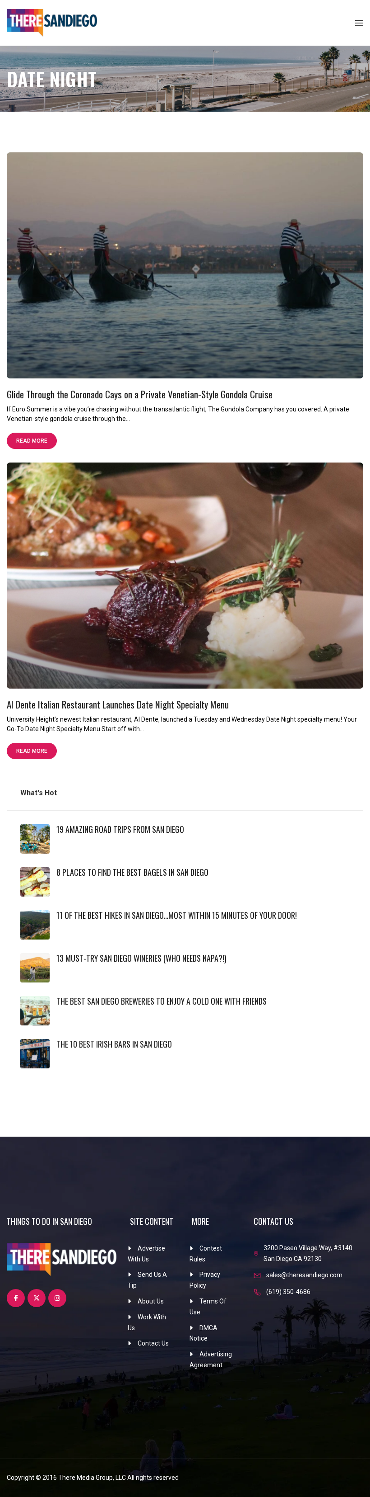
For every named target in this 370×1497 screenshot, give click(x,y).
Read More (31, 441)
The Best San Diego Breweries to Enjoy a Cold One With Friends (161, 1001)
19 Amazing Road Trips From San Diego (120, 829)
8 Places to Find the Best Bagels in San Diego (132, 872)
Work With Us (147, 1322)
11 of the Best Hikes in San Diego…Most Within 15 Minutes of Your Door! (176, 915)
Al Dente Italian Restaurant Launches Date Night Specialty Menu (118, 704)
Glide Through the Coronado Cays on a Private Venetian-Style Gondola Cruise (140, 394)
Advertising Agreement (211, 1360)
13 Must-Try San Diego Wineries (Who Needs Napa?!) (141, 958)
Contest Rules (206, 1254)
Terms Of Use (208, 1307)
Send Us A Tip (147, 1280)
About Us (151, 1301)
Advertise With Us (146, 1254)
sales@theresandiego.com (304, 1275)
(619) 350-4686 (288, 1291)
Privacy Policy (205, 1280)
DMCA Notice (203, 1333)
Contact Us (153, 1343)
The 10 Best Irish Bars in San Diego (114, 1044)
